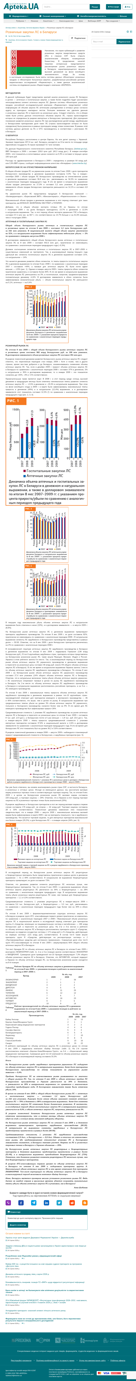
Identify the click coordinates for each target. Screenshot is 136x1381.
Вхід (128, 7)
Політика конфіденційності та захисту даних (55, 1360)
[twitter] (59, 1203)
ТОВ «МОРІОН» (21, 1373)
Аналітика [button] (47, 21)
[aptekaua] (85, 1203)
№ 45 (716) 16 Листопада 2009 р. (19, 36)
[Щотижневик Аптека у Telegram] (127, 32)
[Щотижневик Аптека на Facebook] (131, 32)
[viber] (8, 1203)
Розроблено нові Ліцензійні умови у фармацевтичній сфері (34, 1256)
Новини (34, 21)
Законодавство (66, 21)
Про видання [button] (112, 21)
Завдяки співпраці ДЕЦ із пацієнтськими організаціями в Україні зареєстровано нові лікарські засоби (46, 1247)
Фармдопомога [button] (19, 16)
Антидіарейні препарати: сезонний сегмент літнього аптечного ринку (36, 1311)
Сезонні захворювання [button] (53, 16)
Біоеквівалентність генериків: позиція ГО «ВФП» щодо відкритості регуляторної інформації (45, 1282)
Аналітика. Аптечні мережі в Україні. (20, 40)
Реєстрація (114, 7)
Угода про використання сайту (92, 1360)
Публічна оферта (117, 1360)
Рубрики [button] (20, 21)
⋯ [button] (122, 16)
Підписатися (124, 42)
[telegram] (33, 1203)
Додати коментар (18, 1225)
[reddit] (72, 1203)
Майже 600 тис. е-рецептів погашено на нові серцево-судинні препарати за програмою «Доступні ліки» (44, 1265)
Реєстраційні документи (21, 1360)
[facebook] (21, 1203)
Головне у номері (39, 40)
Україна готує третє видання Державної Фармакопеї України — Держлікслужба (40, 1238)
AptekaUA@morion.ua (14, 1375)
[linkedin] (46, 1203)
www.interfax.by (79, 163)
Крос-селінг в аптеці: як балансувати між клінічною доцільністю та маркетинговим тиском (45, 1291)
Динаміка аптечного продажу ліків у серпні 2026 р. (27, 1274)
